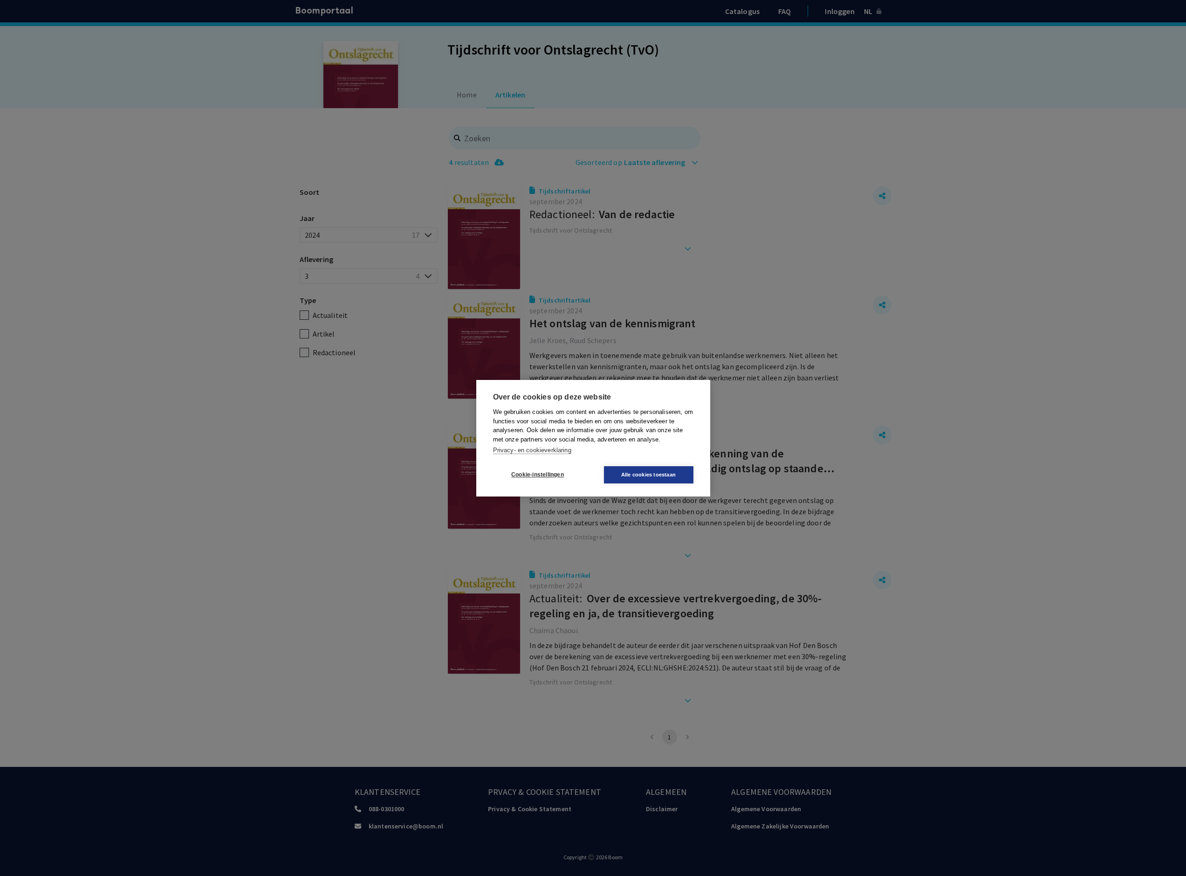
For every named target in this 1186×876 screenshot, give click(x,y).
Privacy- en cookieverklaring (532, 450)
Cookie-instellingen (537, 474)
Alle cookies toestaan (648, 474)
